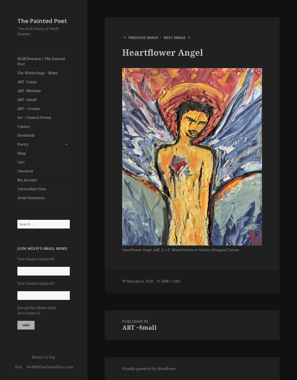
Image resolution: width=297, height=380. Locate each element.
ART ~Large (27, 81)
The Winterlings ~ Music (37, 73)
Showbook (26, 135)
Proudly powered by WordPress (148, 368)
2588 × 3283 (170, 281)
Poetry (22, 144)
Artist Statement (31, 197)
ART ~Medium (29, 90)
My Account (27, 180)
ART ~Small (26, 99)
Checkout (25, 171)
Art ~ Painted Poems (34, 117)
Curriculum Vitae (31, 189)
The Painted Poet (42, 21)
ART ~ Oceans (28, 108)
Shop (21, 153)
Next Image (174, 37)
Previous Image (143, 37)
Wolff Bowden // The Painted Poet (41, 61)
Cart (21, 162)
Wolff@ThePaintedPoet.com (50, 367)
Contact (23, 126)
